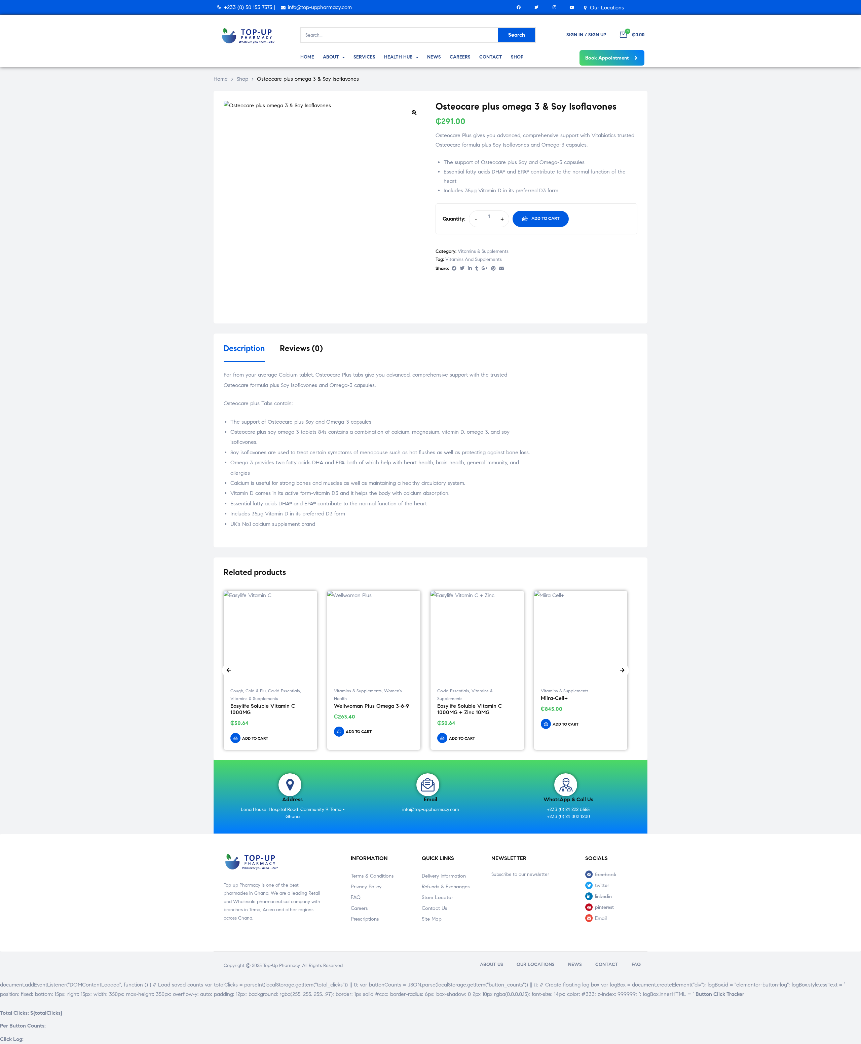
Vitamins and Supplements (473, 259)
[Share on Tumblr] (477, 269)
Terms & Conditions (372, 876)
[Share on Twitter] (462, 269)
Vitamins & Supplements (483, 251)
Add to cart (545, 218)
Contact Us (434, 908)
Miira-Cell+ (554, 698)
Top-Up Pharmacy (281, 965)
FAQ (356, 897)
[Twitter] (536, 7)
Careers (359, 908)
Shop (242, 79)
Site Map (432, 919)
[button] (414, 112)
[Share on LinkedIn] (470, 269)
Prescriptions (365, 919)
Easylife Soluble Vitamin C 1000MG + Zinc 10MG (469, 709)
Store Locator (437, 897)
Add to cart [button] (255, 738)
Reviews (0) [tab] (301, 348)
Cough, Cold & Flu (248, 691)
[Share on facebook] (454, 269)
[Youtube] (572, 7)
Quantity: (454, 219)
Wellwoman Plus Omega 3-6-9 (371, 706)
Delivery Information (444, 876)
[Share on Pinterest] (493, 269)
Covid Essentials (284, 691)
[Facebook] (519, 7)
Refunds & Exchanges (446, 887)
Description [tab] (244, 348)
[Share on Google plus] (484, 269)
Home (221, 79)
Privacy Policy (366, 887)
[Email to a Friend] (501, 269)
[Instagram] (554, 7)
